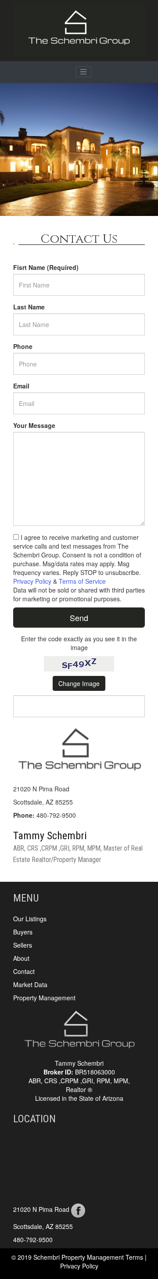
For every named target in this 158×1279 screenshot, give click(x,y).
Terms (135, 1257)
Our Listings (30, 918)
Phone (22, 346)
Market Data (30, 984)
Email (21, 385)
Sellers (22, 945)
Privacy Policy (32, 581)
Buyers (22, 931)
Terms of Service (82, 581)
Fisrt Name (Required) (46, 267)
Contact (24, 971)
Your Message (34, 425)
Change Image (79, 683)
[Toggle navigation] (83, 72)
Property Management (44, 997)
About (21, 958)
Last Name (29, 306)
